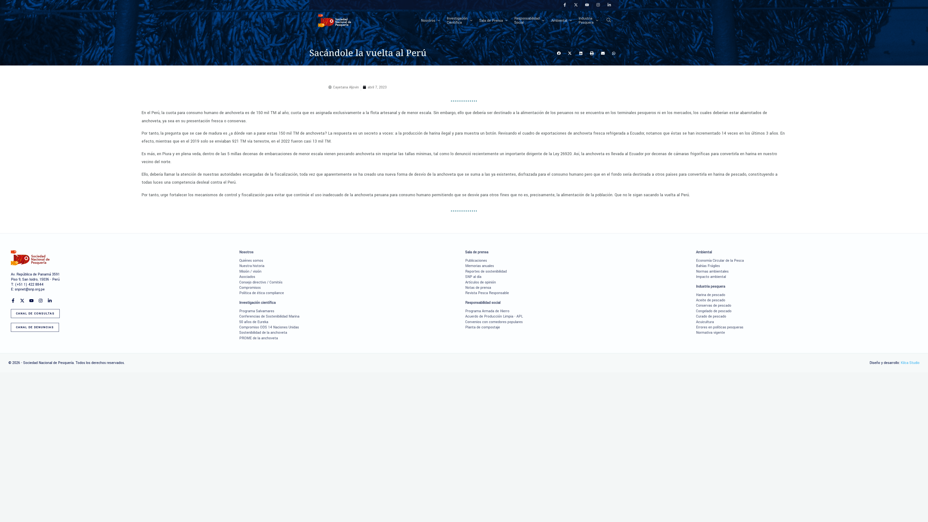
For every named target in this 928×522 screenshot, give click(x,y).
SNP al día (473, 276)
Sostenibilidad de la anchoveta (263, 332)
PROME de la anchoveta (258, 338)
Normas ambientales (712, 271)
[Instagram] (598, 4)
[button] (437, 21)
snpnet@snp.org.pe (30, 289)
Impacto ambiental (711, 276)
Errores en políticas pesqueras (719, 327)
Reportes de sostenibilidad (486, 271)
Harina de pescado (710, 294)
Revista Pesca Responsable (487, 293)
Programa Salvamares (256, 311)
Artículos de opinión (480, 282)
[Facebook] (564, 4)
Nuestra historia (251, 265)
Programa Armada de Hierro (487, 311)
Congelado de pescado (714, 311)
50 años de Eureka (253, 322)
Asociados (247, 276)
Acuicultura (705, 322)
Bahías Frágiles (708, 265)
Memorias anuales (479, 265)
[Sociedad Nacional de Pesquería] (335, 20)
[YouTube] (587, 4)
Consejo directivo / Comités (261, 282)
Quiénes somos (251, 260)
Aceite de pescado (710, 300)
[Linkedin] (609, 4)
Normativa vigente (710, 332)
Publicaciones (476, 260)
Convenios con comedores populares (494, 322)
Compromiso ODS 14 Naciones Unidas (269, 327)
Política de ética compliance (261, 293)
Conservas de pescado (713, 305)
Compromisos (250, 287)
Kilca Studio (910, 362)
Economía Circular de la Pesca (720, 260)
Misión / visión (250, 271)
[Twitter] (576, 4)
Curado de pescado (711, 316)
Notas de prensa (478, 287)
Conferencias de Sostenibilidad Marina (269, 316)
